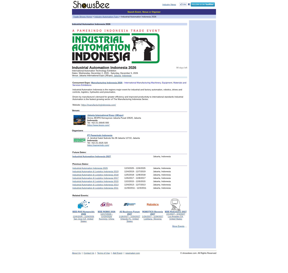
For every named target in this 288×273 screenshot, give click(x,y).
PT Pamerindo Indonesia (99, 135)
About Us (76, 253)
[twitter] (203, 5)
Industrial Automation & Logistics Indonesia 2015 (95, 181)
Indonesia (126, 75)
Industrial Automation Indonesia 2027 (91, 156)
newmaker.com (132, 253)
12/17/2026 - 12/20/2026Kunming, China (106, 215)
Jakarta (117, 75)
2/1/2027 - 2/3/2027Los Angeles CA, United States (176, 215)
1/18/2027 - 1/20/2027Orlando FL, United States (129, 216)
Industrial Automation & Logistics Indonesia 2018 (95, 175)
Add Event (117, 253)
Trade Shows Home (82, 16)
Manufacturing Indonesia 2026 (106, 82)
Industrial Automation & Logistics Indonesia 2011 (95, 188)
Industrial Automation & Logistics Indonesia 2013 (95, 184)
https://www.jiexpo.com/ (98, 125)
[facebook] (184, 5)
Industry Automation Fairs (106, 16)
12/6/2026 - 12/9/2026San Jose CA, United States (83, 216)
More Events (178, 226)
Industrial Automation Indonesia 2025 (90, 168)
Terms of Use (103, 253)
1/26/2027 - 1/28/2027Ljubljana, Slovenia (152, 215)
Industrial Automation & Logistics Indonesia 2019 (95, 171)
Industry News (169, 4)
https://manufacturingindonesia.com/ (98, 105)
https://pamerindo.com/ (98, 145)
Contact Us (89, 253)
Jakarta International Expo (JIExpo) (105, 115)
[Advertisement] (129, 239)
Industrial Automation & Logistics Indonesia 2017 (95, 178)
